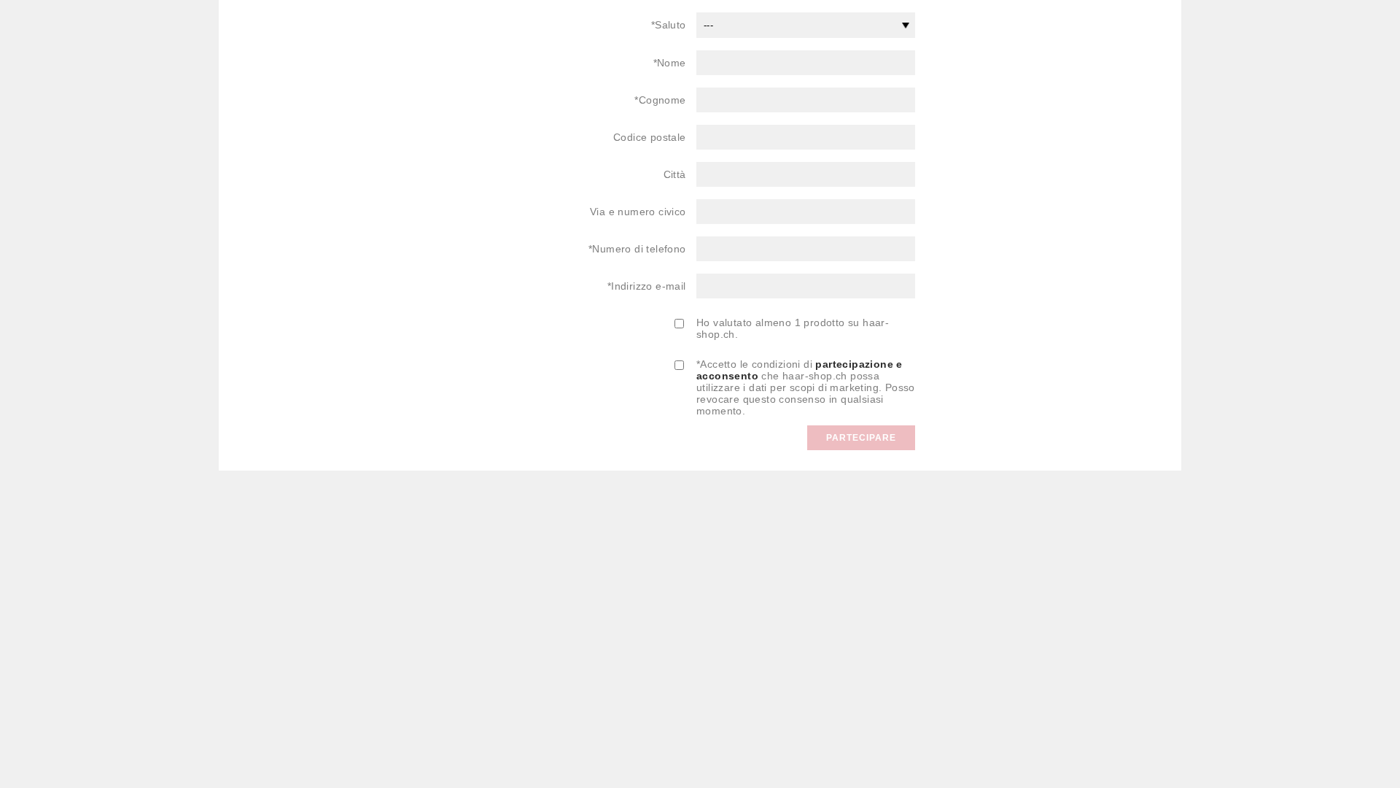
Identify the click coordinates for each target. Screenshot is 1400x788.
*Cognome (659, 100)
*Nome (669, 63)
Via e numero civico (638, 211)
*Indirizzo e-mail (646, 286)
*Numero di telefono (637, 249)
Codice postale (649, 137)
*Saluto (668, 25)
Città (675, 174)
